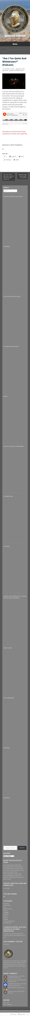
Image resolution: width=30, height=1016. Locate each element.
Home (4, 49)
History (5, 910)
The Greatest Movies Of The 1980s (12, 865)
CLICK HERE (6, 888)
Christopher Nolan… (13, 976)
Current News (7, 905)
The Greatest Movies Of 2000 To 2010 (13, 868)
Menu (15, 44)
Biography (6, 903)
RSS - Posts (6, 1003)
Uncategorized (7, 923)
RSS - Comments (7, 1004)
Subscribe (22, 848)
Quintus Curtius (15, 35)
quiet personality (15, 70)
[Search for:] (10, 191)
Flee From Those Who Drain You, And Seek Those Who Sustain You (8, 177)
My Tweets (6, 944)
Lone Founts (21, 987)
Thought (5, 919)
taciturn (22, 70)
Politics (5, 917)
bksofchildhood (12, 987)
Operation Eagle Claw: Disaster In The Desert (23, 176)
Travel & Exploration (9, 921)
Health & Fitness (7, 909)
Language (6, 912)
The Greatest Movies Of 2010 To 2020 (13, 867)
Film (4, 907)
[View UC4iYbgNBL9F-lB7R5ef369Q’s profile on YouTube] (4, 896)
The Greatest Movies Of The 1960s (12, 874)
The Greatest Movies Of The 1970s (12, 875)
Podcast (6, 70)
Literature (6, 914)
